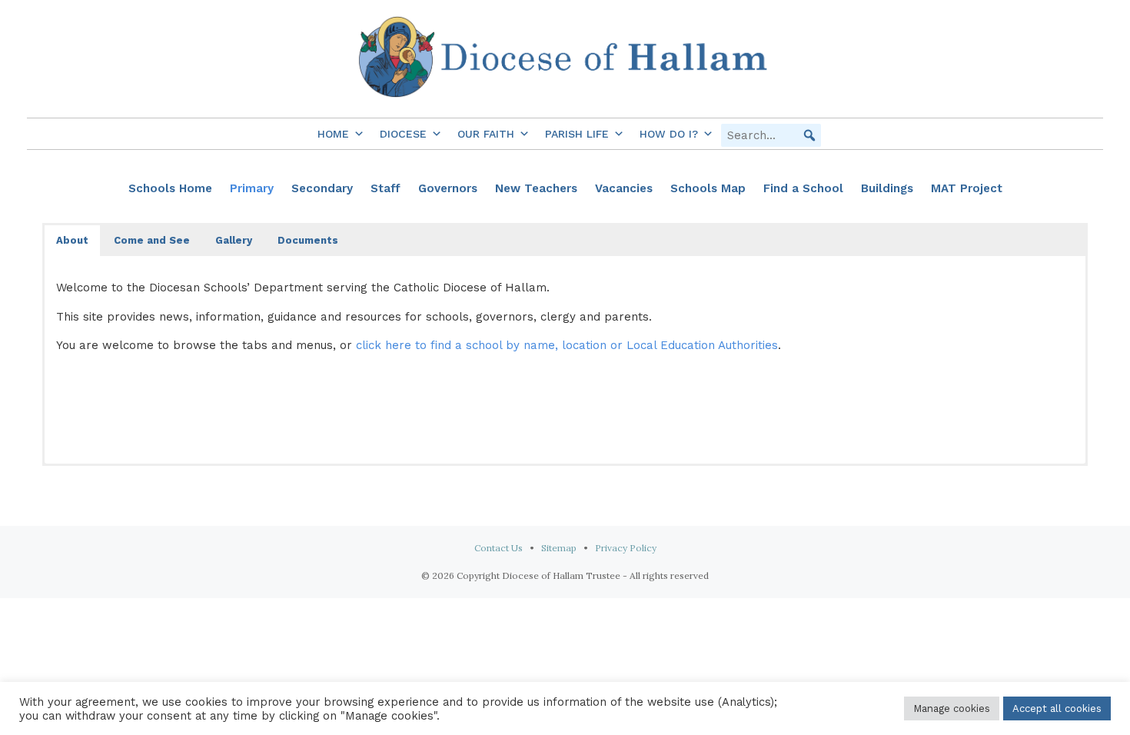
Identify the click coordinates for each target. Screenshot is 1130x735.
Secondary (322, 188)
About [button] (72, 240)
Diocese (403, 134)
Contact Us (498, 548)
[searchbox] (771, 135)
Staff (385, 188)
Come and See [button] (152, 240)
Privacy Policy (625, 548)
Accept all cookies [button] (1057, 708)
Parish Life (577, 134)
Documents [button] (308, 240)
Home (333, 134)
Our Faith (485, 134)
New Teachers (536, 188)
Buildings (887, 188)
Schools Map (708, 188)
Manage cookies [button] (951, 708)
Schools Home (170, 188)
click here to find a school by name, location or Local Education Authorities (567, 345)
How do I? (669, 134)
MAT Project (966, 188)
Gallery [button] (233, 240)
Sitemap (559, 548)
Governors (447, 188)
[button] (809, 135)
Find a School (803, 188)
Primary (252, 188)
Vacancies (624, 188)
